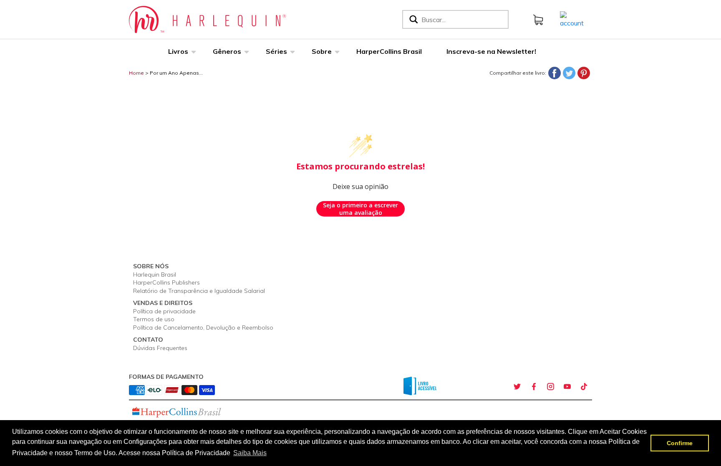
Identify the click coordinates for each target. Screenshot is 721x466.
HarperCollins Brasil (389, 51)
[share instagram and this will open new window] (550, 386)
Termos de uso (153, 319)
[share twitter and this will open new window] (517, 386)
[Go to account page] (572, 19)
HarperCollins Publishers (166, 282)
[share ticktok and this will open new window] (583, 386)
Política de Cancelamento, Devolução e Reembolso (203, 327)
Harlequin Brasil (154, 274)
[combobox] (463, 19)
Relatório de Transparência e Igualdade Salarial (199, 291)
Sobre (322, 51)
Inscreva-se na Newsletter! (491, 51)
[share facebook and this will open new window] (533, 386)
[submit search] (413, 19)
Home (136, 73)
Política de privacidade (164, 311)
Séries (276, 51)
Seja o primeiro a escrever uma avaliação (360, 209)
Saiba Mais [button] (250, 452)
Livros (178, 51)
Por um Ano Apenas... (176, 73)
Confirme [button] (680, 443)
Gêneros (227, 51)
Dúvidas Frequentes (160, 348)
